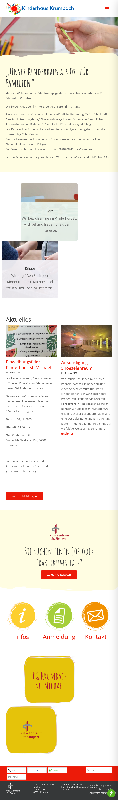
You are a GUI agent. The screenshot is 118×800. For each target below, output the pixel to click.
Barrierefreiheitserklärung (102, 792)
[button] (16, 770)
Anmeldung (59, 636)
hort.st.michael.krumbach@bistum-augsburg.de (79, 788)
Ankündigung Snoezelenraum (77, 365)
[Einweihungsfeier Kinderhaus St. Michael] (31, 341)
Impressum (106, 785)
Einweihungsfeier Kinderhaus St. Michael (28, 364)
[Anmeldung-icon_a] (59, 603)
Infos (22, 636)
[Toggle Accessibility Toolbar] (111, 793)
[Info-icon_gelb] (22, 603)
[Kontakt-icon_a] (96, 603)
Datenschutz (105, 789)
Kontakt (96, 636)
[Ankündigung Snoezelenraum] (86, 341)
